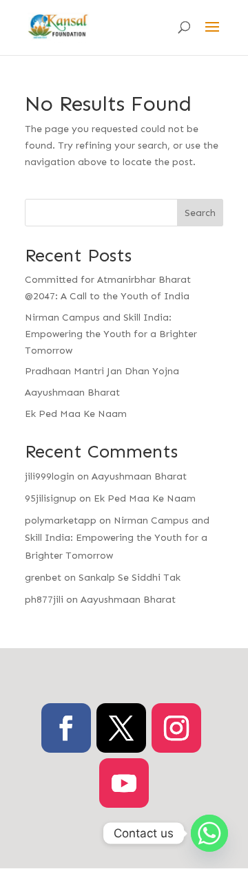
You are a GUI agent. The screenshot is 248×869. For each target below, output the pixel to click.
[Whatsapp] (209, 833)
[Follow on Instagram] (176, 728)
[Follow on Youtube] (124, 783)
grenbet (43, 577)
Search (200, 213)
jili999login (49, 476)
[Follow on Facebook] (66, 728)
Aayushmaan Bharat (72, 392)
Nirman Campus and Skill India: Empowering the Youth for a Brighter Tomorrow (111, 334)
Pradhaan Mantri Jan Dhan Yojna (102, 371)
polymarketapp (60, 520)
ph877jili (44, 599)
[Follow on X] (121, 728)
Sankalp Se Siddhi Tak (129, 577)
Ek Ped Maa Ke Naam (76, 414)
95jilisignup (50, 498)
